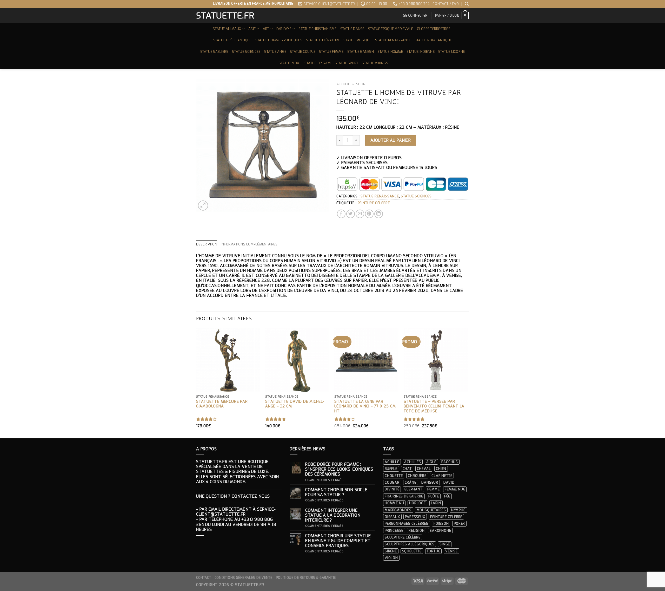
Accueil (343, 84)
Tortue (433, 551)
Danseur (429, 482)
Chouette (394, 475)
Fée (447, 496)
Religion (416, 530)
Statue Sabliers (214, 51)
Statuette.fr (225, 15)
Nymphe (458, 510)
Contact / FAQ (446, 4)
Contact (203, 578)
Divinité (392, 489)
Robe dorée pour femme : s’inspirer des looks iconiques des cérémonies (339, 469)
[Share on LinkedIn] (378, 214)
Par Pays (283, 29)
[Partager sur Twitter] (350, 214)
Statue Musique (357, 40)
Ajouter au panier (390, 140)
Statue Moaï (290, 63)
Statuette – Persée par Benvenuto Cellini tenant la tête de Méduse (434, 406)
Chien (441, 468)
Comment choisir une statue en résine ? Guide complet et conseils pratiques (338, 540)
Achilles (412, 462)
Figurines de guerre (404, 496)
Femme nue (455, 489)
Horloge (417, 503)
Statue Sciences (246, 51)
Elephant (413, 489)
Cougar (392, 482)
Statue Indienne (421, 51)
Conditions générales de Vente (243, 578)
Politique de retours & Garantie (306, 578)
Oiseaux (392, 517)
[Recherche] (467, 4)
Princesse (394, 530)
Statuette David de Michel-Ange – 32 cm (294, 404)
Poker (459, 523)
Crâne (410, 482)
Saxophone (440, 530)
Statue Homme (390, 51)
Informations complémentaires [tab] (249, 244)
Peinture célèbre (374, 203)
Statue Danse (352, 29)
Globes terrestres (433, 29)
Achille (392, 462)
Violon (391, 558)
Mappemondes (398, 510)
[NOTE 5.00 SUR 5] (275, 419)
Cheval (424, 468)
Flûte (433, 496)
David (449, 482)
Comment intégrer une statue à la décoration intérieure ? (333, 515)
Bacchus (449, 462)
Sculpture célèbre (403, 537)
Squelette (412, 551)
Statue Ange (275, 51)
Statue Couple (302, 51)
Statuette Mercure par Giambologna (222, 404)
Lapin (436, 503)
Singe (445, 544)
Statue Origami (317, 63)
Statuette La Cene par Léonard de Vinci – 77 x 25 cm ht (365, 406)
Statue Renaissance (393, 40)
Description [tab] (206, 244)
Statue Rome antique (433, 40)
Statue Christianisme (317, 29)
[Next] (467, 383)
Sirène (391, 551)
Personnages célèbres (406, 523)
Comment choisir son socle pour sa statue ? (336, 492)
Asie (252, 29)
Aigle (431, 462)
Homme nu (394, 503)
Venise (451, 551)
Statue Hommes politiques (278, 40)
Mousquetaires (431, 510)
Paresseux (415, 517)
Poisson (441, 523)
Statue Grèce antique (232, 40)
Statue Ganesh (360, 51)
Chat (407, 468)
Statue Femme (331, 51)
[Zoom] (203, 205)
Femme (433, 489)
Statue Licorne (451, 51)
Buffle (391, 468)
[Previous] (196, 383)
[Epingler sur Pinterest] (369, 214)
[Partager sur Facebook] (341, 214)
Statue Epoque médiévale (390, 29)
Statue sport (346, 63)
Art (266, 29)
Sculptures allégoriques (409, 544)
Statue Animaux (227, 29)
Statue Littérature (323, 40)
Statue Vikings (375, 63)
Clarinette (441, 475)
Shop (360, 84)
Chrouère (417, 475)
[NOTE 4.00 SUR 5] (206, 419)
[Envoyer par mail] (360, 214)
